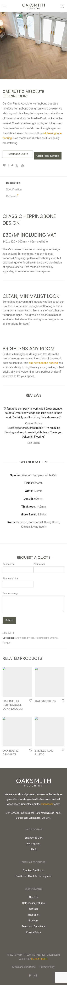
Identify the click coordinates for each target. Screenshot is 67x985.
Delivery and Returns (33, 903)
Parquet (7, 642)
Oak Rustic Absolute (11, 752)
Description (13, 182)
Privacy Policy (33, 932)
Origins (54, 637)
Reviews (12, 196)
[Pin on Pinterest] (22, 166)
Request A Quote (18, 154)
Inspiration (33, 914)
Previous (3, 46)
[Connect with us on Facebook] (29, 975)
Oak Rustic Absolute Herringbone (33, 876)
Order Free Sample (47, 155)
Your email (39, 564)
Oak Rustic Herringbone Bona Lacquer (13, 705)
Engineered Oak (33, 837)
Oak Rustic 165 (45, 701)
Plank (34, 849)
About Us (33, 897)
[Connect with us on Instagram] (35, 975)
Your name (9, 564)
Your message (10, 593)
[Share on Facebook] (12, 166)
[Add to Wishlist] (6, 165)
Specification (14, 189)
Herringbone (42, 637)
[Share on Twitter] (17, 166)
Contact (33, 908)
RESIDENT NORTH (39, 959)
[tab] (35, 183)
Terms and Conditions (33, 926)
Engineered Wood (25, 637)
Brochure (33, 920)
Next (63, 46)
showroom (47, 804)
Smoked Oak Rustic (44, 752)
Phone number (11, 578)
